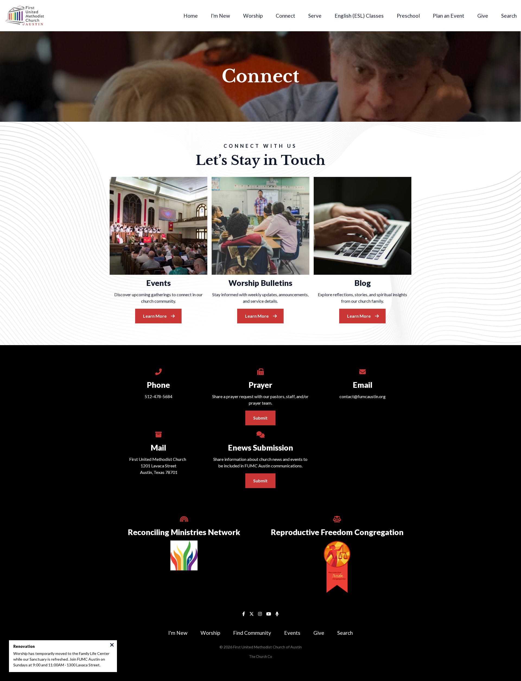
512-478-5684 (158, 396)
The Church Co (260, 656)
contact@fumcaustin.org (362, 396)
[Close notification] (112, 645)
